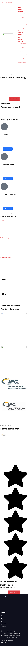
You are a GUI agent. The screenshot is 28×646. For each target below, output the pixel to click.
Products (20, 11)
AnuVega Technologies (6, 2)
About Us (20, 9)
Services (20, 19)
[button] (2, 220)
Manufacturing (23, 24)
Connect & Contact (22, 62)
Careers (20, 30)
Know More (7, 149)
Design (22, 21)
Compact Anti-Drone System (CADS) (23, 15)
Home (19, 7)
